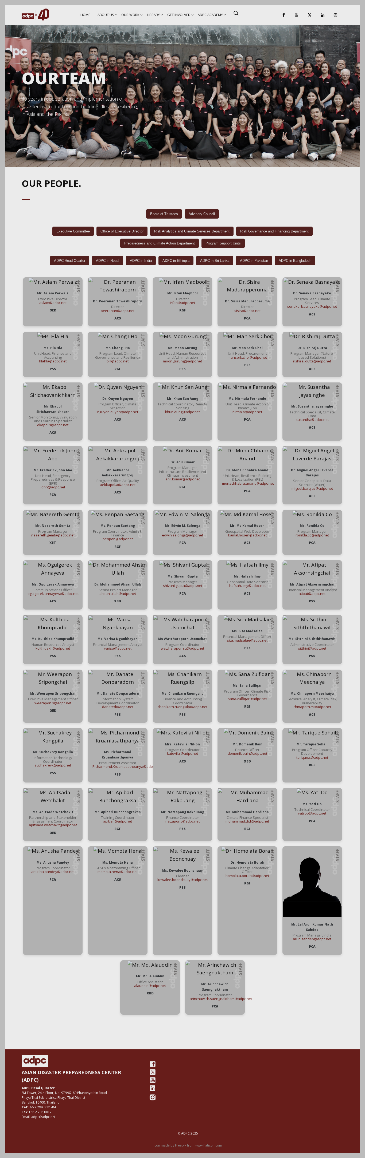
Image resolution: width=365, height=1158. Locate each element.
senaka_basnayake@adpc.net (312, 306)
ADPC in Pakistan (254, 261)
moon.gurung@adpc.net (182, 361)
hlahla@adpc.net (53, 361)
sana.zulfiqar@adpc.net (247, 698)
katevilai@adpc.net (182, 753)
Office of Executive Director (121, 231)
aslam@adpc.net (53, 302)
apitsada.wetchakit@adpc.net (53, 825)
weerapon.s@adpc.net (52, 703)
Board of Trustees (164, 214)
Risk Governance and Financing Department (274, 231)
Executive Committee (73, 231)
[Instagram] (335, 15)
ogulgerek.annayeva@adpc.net (53, 593)
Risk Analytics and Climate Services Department (192, 231)
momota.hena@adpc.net (118, 871)
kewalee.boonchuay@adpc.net (182, 879)
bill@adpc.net (118, 361)
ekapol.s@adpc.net (52, 424)
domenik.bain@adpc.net (247, 753)
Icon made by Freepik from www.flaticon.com (188, 1145)
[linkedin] (152, 1088)
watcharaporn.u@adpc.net (182, 648)
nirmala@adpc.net (247, 411)
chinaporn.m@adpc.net (312, 706)
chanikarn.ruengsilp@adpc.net (182, 706)
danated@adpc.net (117, 706)
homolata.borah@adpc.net (247, 875)
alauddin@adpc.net (150, 985)
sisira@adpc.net (247, 310)
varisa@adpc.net (117, 648)
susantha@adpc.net (312, 419)
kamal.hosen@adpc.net (247, 535)
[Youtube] (152, 1080)
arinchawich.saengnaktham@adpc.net (221, 998)
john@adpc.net (53, 487)
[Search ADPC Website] (236, 13)
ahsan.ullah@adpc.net (117, 593)
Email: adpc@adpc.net (38, 1116)
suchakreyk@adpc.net (53, 765)
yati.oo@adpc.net (312, 813)
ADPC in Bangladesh (295, 261)
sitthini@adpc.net (312, 648)
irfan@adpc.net (182, 302)
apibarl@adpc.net (117, 821)
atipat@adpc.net (312, 593)
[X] (309, 15)
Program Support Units (223, 243)
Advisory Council (202, 214)
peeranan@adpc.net (117, 310)
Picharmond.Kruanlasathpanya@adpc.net (126, 766)
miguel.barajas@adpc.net (312, 488)
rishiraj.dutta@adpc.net (312, 361)
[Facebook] (283, 15)
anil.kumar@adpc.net (182, 479)
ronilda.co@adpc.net (312, 535)
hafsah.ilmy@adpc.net (247, 585)
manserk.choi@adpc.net (247, 357)
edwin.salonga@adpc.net (182, 535)
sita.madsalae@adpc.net (247, 640)
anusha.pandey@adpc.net (53, 871)
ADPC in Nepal (107, 261)
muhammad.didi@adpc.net (247, 821)
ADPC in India (141, 261)
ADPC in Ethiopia (175, 261)
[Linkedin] (322, 15)
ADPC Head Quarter (69, 261)
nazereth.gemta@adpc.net (53, 535)
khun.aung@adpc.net (182, 411)
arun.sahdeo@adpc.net (312, 938)
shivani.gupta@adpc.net (182, 585)
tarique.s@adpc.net (312, 757)
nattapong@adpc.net (182, 821)
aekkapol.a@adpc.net (117, 484)
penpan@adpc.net (118, 538)
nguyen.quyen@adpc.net (117, 411)
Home (85, 14)
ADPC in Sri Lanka (214, 261)
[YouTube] (296, 15)
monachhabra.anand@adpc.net (248, 483)
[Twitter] (152, 1072)
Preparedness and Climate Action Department (159, 243)
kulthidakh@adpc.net (53, 648)
